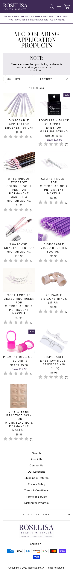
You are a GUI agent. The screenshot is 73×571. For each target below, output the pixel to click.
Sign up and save (36, 515)
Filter (16, 79)
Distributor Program (36, 503)
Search (36, 453)
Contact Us (36, 465)
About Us (36, 459)
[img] (16, 137)
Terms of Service (36, 496)
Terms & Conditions (36, 490)
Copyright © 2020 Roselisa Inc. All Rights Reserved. (36, 567)
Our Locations (36, 471)
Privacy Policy (36, 484)
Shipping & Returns (36, 478)
